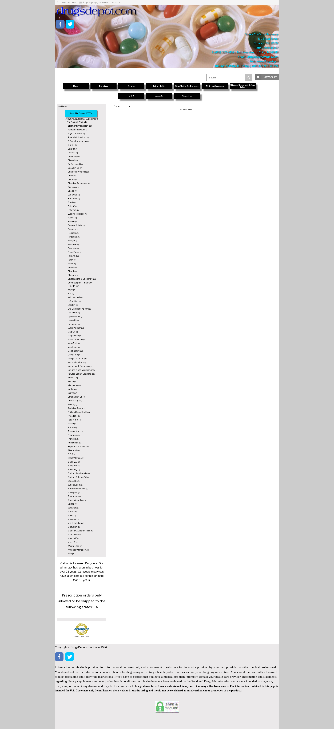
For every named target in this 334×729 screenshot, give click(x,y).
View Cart (270, 77)
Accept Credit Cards (81, 636)
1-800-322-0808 (68, 2)
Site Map (116, 2)
